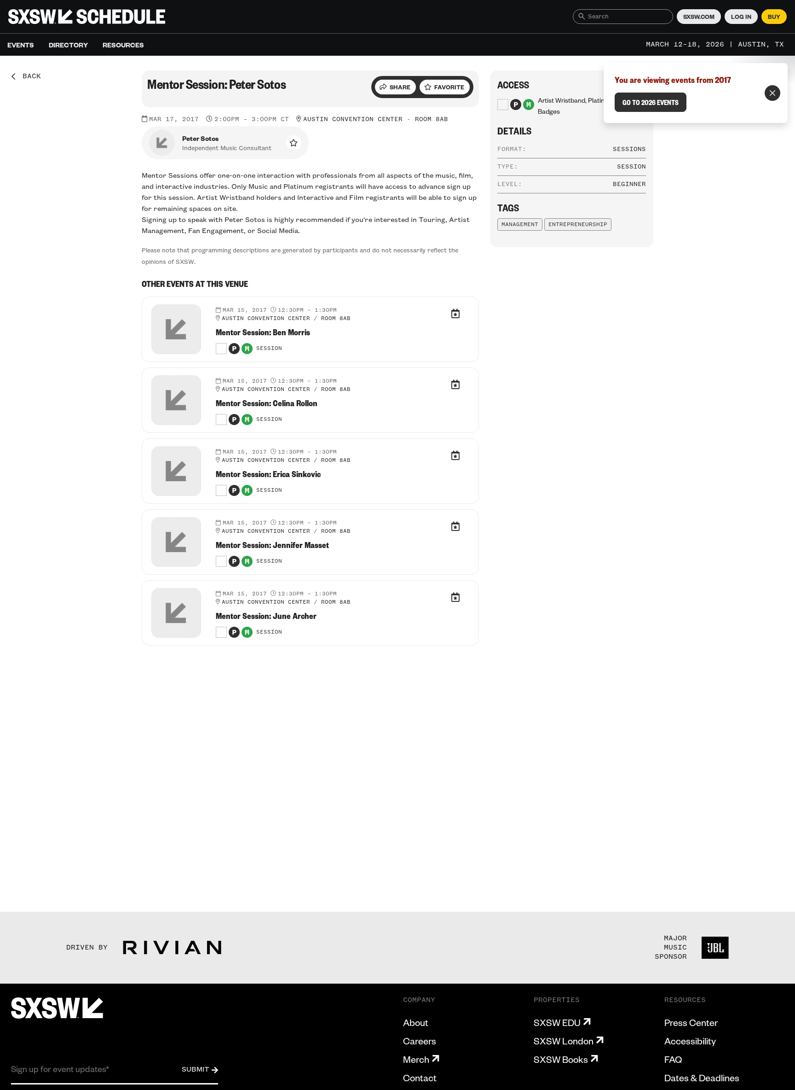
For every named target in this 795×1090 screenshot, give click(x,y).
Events (20, 45)
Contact (420, 1077)
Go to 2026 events (650, 102)
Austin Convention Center (353, 119)
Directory (68, 45)
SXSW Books (561, 1059)
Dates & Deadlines (701, 1077)
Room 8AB (431, 119)
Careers (419, 1040)
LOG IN (741, 16)
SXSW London (563, 1040)
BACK (29, 76)
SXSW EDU (557, 1022)
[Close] (772, 93)
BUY (774, 16)
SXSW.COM (698, 16)
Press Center (691, 1022)
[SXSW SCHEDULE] (86, 16)
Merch (416, 1059)
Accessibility (690, 1040)
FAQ (673, 1059)
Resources (123, 45)
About (415, 1022)
